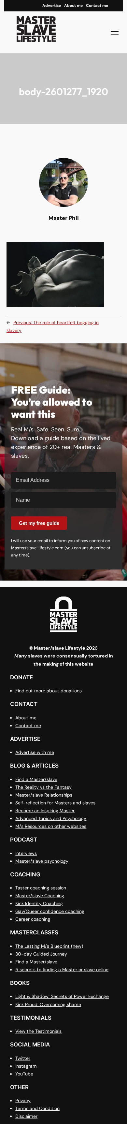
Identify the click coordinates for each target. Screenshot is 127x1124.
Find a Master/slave (36, 779)
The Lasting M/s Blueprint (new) (49, 946)
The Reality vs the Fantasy (43, 787)
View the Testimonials (38, 1031)
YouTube (24, 1074)
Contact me (28, 725)
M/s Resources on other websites (50, 826)
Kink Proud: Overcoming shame (48, 1004)
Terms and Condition (37, 1108)
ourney (59, 954)
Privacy (23, 1100)
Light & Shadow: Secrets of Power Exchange (62, 996)
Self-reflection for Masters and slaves (55, 803)
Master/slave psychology (41, 861)
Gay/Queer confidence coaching (49, 911)
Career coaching (32, 919)
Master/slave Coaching (39, 896)
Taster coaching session (40, 888)
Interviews (26, 853)
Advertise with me (34, 752)
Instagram (26, 1066)
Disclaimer (26, 1116)
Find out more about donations (48, 691)
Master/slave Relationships (43, 795)
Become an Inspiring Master (45, 811)
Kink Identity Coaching (39, 903)
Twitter (22, 1058)
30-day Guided (32, 954)
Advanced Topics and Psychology (50, 818)
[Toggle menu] (114, 31)
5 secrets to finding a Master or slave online (61, 970)
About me (25, 718)
